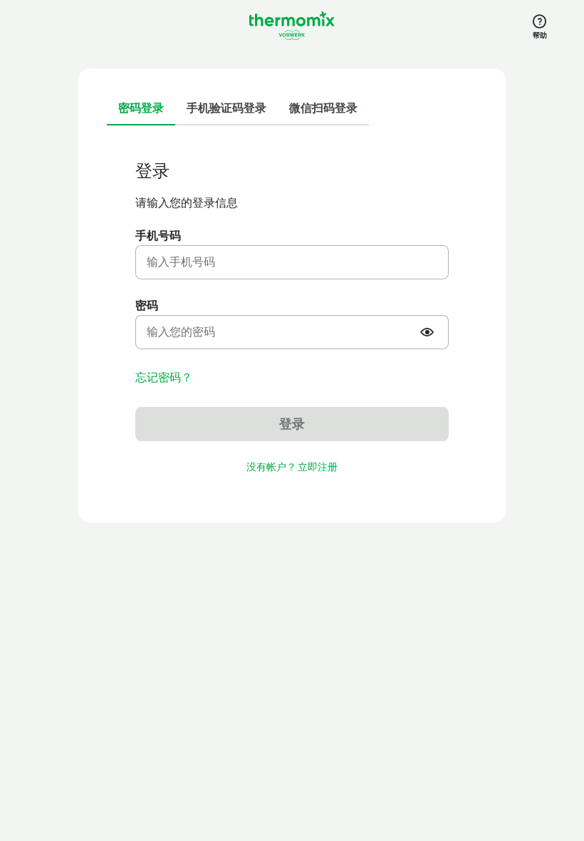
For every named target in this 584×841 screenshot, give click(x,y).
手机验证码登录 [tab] (226, 108)
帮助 (540, 35)
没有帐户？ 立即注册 (292, 467)
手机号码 (158, 235)
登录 (292, 424)
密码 (146, 305)
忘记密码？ (163, 378)
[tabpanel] (292, 318)
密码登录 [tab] (141, 108)
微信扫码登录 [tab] (323, 108)
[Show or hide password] (428, 332)
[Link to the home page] (292, 25)
